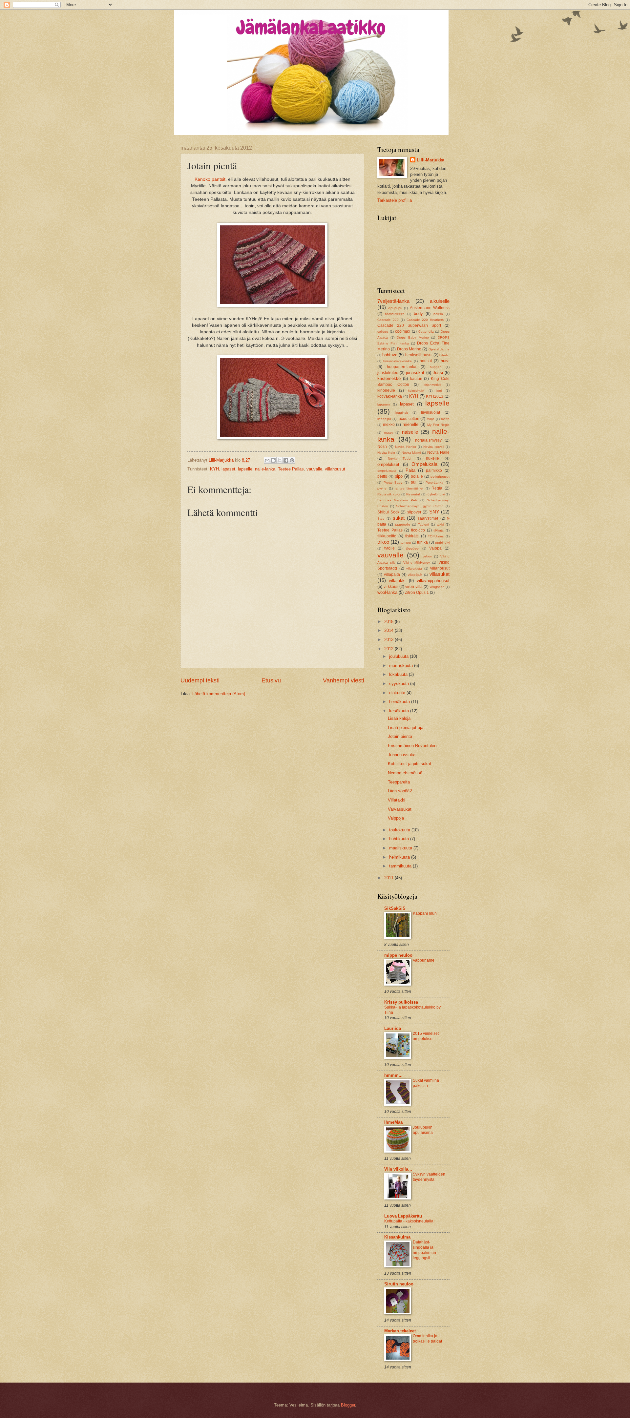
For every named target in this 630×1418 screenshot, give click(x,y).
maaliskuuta (401, 847)
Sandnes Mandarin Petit (397, 500)
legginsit (401, 412)
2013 (389, 639)
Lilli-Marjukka (430, 159)
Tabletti (423, 524)
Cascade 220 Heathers (425, 320)
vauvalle (314, 469)
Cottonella (426, 331)
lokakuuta (399, 674)
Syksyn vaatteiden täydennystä (429, 1177)
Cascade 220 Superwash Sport (409, 325)
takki (440, 524)
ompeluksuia (386, 470)
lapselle (245, 469)
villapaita (392, 574)
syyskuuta (399, 683)
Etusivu (271, 680)
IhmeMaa (393, 1122)
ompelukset (388, 464)
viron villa (413, 587)
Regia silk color (388, 494)
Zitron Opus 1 (417, 592)
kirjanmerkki (432, 384)
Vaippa (435, 548)
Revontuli (413, 494)
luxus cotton (408, 419)
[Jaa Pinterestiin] (292, 460)
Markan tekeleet (400, 1330)
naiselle (410, 432)
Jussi (438, 372)
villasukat (440, 574)
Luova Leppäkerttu (403, 1216)
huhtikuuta (399, 838)
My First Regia (438, 425)
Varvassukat (399, 809)
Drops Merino (409, 349)
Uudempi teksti (200, 680)
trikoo (383, 542)
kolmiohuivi (416, 390)
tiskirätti (412, 536)
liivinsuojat (430, 412)
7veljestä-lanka (393, 301)
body (418, 313)
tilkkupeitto (386, 536)
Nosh (382, 446)
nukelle (432, 458)
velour (427, 556)
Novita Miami (411, 452)
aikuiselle (440, 301)
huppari (435, 367)
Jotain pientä (400, 736)
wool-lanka (387, 592)
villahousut (335, 469)
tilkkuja (438, 530)
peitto (382, 476)
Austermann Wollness (430, 308)
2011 (389, 877)
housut (426, 361)
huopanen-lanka (401, 367)
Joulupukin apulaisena (423, 1130)
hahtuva (389, 354)
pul (413, 482)
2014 (389, 630)
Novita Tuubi (399, 458)
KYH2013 (434, 396)
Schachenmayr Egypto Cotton (420, 506)
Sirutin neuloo (398, 1284)
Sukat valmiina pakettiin (426, 1083)
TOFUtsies (436, 536)
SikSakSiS (395, 908)
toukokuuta (400, 829)
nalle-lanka (265, 469)
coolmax (402, 331)
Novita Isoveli (433, 446)
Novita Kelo (386, 452)
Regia (436, 488)
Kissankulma (397, 1237)
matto (445, 419)
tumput (406, 542)
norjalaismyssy (428, 440)
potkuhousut (440, 476)
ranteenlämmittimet (409, 488)
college (382, 331)
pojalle (417, 476)
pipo (399, 476)
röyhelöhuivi (436, 494)
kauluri (416, 379)
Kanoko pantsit (210, 179)
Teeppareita (399, 782)
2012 (389, 648)
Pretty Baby (393, 482)
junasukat (415, 372)
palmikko (434, 470)
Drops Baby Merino (413, 337)
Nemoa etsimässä (405, 772)
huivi (445, 360)
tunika (422, 542)
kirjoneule (386, 390)
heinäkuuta (400, 701)
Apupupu (395, 308)
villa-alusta (414, 568)
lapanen (383, 404)
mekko (389, 425)
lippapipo (384, 419)
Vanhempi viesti (343, 680)
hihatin (444, 355)
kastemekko (389, 378)
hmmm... (393, 1075)
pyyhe (382, 488)
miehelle (410, 424)
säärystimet (428, 518)
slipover (414, 512)
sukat (399, 518)
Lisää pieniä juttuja (405, 727)
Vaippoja (396, 818)
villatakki (397, 580)
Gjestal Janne (439, 349)
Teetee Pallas (291, 469)
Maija (430, 419)
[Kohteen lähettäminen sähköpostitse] (267, 460)
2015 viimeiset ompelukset (426, 1036)
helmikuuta (400, 857)
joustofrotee (387, 373)
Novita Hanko (405, 446)
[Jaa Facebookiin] (286, 460)
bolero (438, 314)
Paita (410, 470)
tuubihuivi (442, 542)
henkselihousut (418, 355)
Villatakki (396, 800)
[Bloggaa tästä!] (273, 460)
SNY (434, 511)
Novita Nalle (438, 452)
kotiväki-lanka (389, 396)
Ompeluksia (424, 464)
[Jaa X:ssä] (279, 460)
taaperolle (402, 524)
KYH (214, 469)
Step (381, 518)
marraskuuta (401, 665)
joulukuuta (399, 656)
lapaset (228, 469)
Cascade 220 (388, 320)
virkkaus (391, 587)
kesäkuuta (399, 710)
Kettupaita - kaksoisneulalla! (409, 1221)
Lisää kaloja (399, 718)
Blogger (348, 1405)
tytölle (389, 548)
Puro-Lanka (434, 482)
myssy (388, 432)
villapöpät (415, 574)
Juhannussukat (402, 754)
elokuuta (398, 692)
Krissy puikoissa (401, 1002)
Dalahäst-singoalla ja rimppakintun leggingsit (424, 1250)
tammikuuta (401, 866)
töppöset (412, 548)
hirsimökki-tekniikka (397, 361)
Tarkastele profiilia (394, 200)
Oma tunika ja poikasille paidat (427, 1339)
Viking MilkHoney (416, 562)
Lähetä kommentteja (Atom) (218, 693)
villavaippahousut (433, 580)
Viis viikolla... (398, 1169)
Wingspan (437, 587)
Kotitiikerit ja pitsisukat (409, 763)
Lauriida (392, 1028)
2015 (389, 621)
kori (439, 390)
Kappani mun (425, 913)
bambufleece (395, 314)
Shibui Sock (388, 512)
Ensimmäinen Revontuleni (412, 745)
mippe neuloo (398, 955)
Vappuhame (423, 960)
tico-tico (418, 530)
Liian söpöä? (400, 790)
